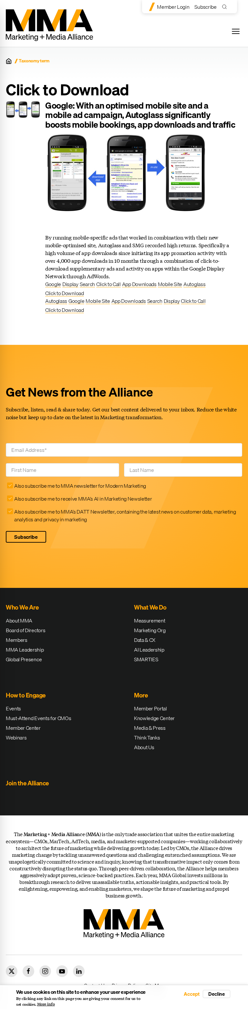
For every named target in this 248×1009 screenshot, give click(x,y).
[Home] (9, 61)
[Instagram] (45, 971)
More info (46, 1004)
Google (53, 284)
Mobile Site (170, 284)
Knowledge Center (154, 718)
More (141, 695)
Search (87, 284)
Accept (191, 994)
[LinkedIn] (79, 971)
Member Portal (150, 708)
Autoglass (194, 284)
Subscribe (205, 7)
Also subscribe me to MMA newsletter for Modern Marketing (80, 486)
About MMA (19, 620)
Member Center (23, 728)
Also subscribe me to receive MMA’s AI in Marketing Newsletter (83, 498)
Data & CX (144, 640)
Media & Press (150, 728)
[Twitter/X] (11, 971)
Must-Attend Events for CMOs (38, 718)
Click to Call (108, 284)
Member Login (173, 7)
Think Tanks (147, 737)
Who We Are (22, 607)
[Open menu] (235, 31)
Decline (216, 994)
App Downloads (139, 284)
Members (16, 640)
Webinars (16, 737)
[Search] (226, 7)
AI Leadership (149, 649)
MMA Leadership (25, 649)
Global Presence (24, 659)
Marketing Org (150, 630)
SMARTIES (146, 659)
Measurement (149, 620)
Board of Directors (25, 630)
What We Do (150, 607)
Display (70, 284)
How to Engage (26, 695)
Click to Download (64, 293)
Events (13, 708)
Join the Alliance (27, 783)
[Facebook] (28, 971)
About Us (144, 747)
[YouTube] (62, 971)
